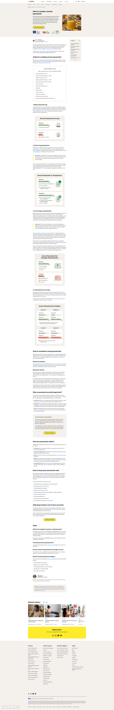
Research (60, 4)
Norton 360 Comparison (48, 648)
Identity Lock (45, 683)
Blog (73, 650)
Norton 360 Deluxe (49, 500)
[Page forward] (47, 602)
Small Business (49, 1)
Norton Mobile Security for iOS (33, 669)
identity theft (59, 396)
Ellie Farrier (40, 39)
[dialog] (10, 707)
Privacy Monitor (46, 678)
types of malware (43, 455)
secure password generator (59, 298)
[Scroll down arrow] (75, 42)
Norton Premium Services (62, 648)
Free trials (74, 661)
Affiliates (74, 657)
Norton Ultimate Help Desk (62, 651)
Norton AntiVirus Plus (32, 648)
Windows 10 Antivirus (47, 653)
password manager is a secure (39, 363)
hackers (41, 214)
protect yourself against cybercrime (43, 51)
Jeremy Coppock (41, 40)
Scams (34, 4)
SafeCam (45, 680)
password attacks (36, 149)
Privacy (42, 4)
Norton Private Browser (33, 677)
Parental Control (46, 676)
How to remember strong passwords (75, 47)
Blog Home (30, 4)
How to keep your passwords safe (74, 55)
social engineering (38, 411)
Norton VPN (30, 659)
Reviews (74, 653)
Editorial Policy (43, 590)
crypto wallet (35, 220)
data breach (54, 448)
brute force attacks (43, 111)
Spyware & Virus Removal (62, 653)
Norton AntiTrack (31, 661)
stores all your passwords (56, 363)
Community (74, 655)
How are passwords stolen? (74, 53)
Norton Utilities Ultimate (33, 671)
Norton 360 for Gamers (33, 651)
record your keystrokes (61, 455)
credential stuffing (49, 48)
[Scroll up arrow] (75, 60)
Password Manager (47, 672)
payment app (38, 401)
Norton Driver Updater (32, 673)
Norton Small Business (32, 675)
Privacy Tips (64, 618)
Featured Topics (54, 4)
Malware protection (47, 661)
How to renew (60, 657)
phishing (39, 458)
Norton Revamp (31, 679)
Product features (47, 645)
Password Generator (47, 674)
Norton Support (60, 655)
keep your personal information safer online (42, 62)
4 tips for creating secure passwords (75, 44)
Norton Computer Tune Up (62, 650)
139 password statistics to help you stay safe (52, 621)
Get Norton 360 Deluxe (38, 27)
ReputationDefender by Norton (77, 669)
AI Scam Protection (47, 651)
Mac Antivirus (46, 657)
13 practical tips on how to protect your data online (69, 621)
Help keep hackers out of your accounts (75, 58)
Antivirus (45, 650)
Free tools (74, 663)
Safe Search (45, 666)
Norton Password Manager (52, 558)
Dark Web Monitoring (47, 681)
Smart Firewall (46, 670)
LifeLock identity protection (77, 666)
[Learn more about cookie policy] (11, 707)
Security (38, 4)
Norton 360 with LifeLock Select (33, 654)
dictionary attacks (52, 214)
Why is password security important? (75, 50)
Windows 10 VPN (46, 668)
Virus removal (46, 659)
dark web (37, 420)
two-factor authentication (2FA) (42, 490)
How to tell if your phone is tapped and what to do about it (35, 621)
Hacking (29, 618)
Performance (47, 4)
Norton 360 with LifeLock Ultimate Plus (33, 657)
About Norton (75, 648)
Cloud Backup (46, 663)
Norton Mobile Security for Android (33, 666)
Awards (73, 651)
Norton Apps (74, 659)
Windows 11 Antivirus (47, 655)
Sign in (73, 665)
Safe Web (45, 665)
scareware (45, 464)
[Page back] (44, 602)
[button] (75, 40)
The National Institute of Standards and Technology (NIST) (43, 233)
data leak (45, 476)
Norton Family (31, 663)
